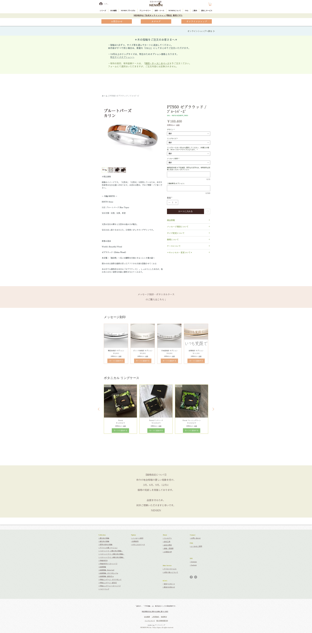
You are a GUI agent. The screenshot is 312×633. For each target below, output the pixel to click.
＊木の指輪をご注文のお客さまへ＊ (156, 39)
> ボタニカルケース (138, 544)
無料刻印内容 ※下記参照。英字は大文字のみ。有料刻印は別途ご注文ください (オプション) (188, 168)
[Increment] (176, 202)
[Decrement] (169, 202)
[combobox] (188, 134)
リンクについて (150, 621)
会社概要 (147, 617)
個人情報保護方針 (162, 621)
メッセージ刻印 (173, 158)
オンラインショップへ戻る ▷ (201, 31)
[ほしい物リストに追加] (207, 211)
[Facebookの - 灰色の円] (191, 577)
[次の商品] (213, 409)
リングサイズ (172, 138)
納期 (178, 125)
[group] (156, 344)
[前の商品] (98, 409)
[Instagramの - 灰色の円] (195, 577)
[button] (210, 4)
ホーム (105, 96)
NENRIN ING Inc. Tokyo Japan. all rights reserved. (157, 627)
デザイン (171, 129)
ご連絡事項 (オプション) (175, 183)
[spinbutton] (172, 202)
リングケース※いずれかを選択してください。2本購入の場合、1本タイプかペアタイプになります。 (188, 148)
